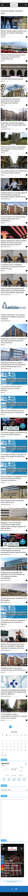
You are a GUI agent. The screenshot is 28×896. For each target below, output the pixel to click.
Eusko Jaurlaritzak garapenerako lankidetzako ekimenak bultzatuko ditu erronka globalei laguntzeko (13, 290)
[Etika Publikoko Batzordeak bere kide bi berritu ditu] (14, 492)
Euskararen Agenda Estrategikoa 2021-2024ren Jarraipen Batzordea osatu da (13, 125)
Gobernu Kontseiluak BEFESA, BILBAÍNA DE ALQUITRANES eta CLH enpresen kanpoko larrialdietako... (12, 575)
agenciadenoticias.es (6, 129)
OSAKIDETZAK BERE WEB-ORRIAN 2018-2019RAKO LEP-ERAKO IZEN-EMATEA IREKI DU (14, 692)
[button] (26, 5)
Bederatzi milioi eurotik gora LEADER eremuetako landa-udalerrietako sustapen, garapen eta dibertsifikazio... (13, 525)
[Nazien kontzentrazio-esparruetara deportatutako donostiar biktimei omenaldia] (14, 138)
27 (14, 750)
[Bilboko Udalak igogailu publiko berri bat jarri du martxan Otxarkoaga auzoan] (14, 22)
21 (17, 747)
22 (21, 747)
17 (2, 747)
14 (17, 744)
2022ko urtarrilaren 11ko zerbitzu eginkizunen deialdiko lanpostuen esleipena (13, 317)
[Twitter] (16, 889)
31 (2, 753)
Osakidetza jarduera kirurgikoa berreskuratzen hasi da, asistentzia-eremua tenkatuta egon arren (13, 364)
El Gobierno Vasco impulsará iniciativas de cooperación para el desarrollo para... (13, 266)
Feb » (5, 755)
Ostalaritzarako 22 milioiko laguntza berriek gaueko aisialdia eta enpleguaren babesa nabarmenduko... (14, 195)
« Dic (2, 755)
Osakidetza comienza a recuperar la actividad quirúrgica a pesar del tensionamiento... (13, 341)
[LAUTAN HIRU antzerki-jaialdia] (14, 70)
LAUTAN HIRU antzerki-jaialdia (12, 79)
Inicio (2, 8)
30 (25, 750)
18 (6, 747)
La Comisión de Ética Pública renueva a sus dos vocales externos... (11, 388)
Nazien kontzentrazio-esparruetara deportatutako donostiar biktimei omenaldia (13, 149)
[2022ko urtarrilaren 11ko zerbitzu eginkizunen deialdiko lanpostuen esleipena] (14, 305)
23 (25, 747)
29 (21, 750)
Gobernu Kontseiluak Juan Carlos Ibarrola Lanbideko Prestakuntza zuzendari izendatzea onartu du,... (13, 646)
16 (25, 744)
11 (6, 744)
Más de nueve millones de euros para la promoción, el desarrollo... (13, 411)
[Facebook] (11, 889)
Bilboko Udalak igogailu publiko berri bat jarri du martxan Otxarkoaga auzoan (14, 33)
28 (17, 750)
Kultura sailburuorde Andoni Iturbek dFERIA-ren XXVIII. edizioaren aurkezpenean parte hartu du (13, 243)
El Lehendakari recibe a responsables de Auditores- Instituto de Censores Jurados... (14, 716)
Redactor (3, 36)
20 (14, 747)
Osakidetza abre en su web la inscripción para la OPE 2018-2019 (13, 669)
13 (14, 744)
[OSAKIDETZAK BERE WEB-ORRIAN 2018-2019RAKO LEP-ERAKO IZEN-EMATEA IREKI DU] (14, 681)
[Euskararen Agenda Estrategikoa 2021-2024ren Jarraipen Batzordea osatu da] (14, 114)
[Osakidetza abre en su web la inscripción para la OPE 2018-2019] (14, 659)
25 (6, 750)
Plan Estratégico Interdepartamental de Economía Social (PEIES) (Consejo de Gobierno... (14, 478)
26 (10, 750)
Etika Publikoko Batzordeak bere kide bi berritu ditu (12, 501)
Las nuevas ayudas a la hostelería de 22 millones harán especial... (14, 172)
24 (2, 750)
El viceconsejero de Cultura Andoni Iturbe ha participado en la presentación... (13, 219)
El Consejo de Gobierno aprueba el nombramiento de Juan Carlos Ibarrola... (13, 622)
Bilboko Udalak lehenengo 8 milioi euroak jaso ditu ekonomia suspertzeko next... (13, 57)
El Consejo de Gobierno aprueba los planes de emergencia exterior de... (13, 455)
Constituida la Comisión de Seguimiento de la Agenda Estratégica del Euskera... (10, 101)
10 (2, 744)
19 (10, 747)
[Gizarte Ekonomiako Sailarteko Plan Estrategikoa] (14, 589)
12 (10, 744)
